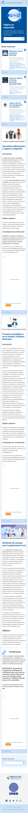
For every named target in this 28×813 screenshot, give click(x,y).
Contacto (23, 809)
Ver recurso (7, 72)
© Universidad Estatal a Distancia (13, 807)
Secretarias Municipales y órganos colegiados (13, 147)
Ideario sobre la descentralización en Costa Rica (15, 105)
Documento (11, 93)
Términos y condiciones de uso (9, 809)
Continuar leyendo (9, 312)
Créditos (18, 809)
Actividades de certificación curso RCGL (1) (14, 742)
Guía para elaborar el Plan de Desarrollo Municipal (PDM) (16, 81)
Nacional (16, 92)
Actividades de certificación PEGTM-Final (13, 512)
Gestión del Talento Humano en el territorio (16, 64)
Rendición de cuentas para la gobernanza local (14, 544)
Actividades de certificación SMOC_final (13, 303)
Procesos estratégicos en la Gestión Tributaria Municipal (13, 336)
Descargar (8, 305)
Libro (20, 92)
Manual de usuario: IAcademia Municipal (16, 53)
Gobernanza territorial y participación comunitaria (17, 66)
